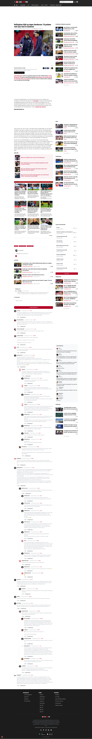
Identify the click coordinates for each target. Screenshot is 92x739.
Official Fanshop (34, 5)
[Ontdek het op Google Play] (42, 734)
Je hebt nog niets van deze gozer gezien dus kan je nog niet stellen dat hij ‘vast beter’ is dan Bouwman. (66, 351)
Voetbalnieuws (67, 162)
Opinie (65, 127)
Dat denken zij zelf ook (60, 368)
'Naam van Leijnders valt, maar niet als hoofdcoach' (33, 157)
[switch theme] (75, 2)
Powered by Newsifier (46, 736)
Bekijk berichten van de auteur (22, 253)
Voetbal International (40, 106)
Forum (42, 5)
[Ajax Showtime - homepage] (22, 2)
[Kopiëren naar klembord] (52, 68)
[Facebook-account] (43, 730)
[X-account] (41, 730)
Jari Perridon (19, 28)
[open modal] (77, 2)
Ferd (59, 348)
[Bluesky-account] (51, 730)
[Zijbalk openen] (14, 2)
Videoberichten (67, 283)
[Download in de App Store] (50, 734)
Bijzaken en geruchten (27, 266)
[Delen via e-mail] (50, 68)
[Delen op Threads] (44, 68)
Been (59, 359)
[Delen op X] (48, 68)
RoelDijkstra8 (61, 387)
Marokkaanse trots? (59, 395)
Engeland (36, 100)
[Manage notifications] (2, 737)
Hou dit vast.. (58, 400)
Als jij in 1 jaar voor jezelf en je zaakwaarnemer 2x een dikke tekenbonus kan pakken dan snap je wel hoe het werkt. (66, 363)
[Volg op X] (16, 256)
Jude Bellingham (18, 75)
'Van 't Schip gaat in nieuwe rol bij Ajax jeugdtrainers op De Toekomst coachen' (34, 163)
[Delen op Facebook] (46, 68)
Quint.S (60, 354)
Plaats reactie (33, 307)
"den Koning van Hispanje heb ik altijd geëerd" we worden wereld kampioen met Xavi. (66, 385)
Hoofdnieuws (67, 30)
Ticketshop (52, 5)
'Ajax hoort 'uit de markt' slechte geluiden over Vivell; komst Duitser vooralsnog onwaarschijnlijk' (35, 175)
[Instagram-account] (46, 730)
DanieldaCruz (61, 393)
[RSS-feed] (48, 730)
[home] (14, 5)
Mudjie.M (60, 381)
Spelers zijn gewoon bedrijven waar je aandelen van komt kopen (66, 391)
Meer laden (66, 273)
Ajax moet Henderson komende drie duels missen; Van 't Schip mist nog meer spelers (34, 169)
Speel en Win (58, 5)
